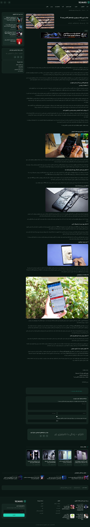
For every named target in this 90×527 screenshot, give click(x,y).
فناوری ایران (20, 66)
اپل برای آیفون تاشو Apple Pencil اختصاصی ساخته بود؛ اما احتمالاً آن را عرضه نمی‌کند (10, 19)
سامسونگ (83, 10)
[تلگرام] (40, 436)
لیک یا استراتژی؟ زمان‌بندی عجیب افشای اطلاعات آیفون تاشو (34, 462)
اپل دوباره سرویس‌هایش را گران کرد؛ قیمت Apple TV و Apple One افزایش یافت (10, 33)
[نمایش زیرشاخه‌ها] (80, 6)
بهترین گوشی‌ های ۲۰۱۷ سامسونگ (81, 373)
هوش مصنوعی (68, 6)
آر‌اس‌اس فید (58, 513)
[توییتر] (47, 436)
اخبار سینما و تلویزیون (18, 69)
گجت (63, 6)
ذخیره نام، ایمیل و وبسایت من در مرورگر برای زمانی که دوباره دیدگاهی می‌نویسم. (72, 418)
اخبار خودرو (21, 67)
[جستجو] (1, 2)
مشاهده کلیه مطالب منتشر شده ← (76, 391)
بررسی (52, 6)
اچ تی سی (41, 513)
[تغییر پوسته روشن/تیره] (5, 2)
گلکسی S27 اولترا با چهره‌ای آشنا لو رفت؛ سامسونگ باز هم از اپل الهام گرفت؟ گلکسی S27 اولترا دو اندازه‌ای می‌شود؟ (81, 463)
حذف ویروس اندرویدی (84, 375)
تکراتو (36, 79)
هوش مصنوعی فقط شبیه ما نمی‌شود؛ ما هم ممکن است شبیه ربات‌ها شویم (10, 26)
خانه (87, 10)
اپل (42, 508)
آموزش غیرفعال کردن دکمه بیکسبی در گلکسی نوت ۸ (71, 125)
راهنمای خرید (57, 6)
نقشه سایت (58, 510)
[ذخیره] (76, 452)
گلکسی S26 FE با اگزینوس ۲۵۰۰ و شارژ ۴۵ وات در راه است (65, 462)
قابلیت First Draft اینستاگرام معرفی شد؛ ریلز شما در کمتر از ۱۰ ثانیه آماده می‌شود (76, 478)
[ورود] (9, 2)
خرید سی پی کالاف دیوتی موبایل (65, 487)
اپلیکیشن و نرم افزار (40, 510)
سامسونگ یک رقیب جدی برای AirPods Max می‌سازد (50, 462)
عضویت (14, 515)
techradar (84, 382)
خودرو (76, 6)
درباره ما (58, 506)
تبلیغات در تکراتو (57, 503)
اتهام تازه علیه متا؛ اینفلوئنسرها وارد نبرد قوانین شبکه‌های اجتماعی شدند (31, 478)
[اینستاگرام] (44, 436)
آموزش (42, 506)
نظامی (47, 6)
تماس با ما (58, 508)
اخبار (87, 6)
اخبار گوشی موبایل (19, 64)
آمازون (42, 503)
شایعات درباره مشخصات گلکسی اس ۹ (81, 377)
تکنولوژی (82, 6)
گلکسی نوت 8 (61, 74)
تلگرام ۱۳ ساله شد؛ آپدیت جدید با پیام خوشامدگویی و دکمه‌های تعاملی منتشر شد (54, 478)
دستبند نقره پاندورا (77, 487)
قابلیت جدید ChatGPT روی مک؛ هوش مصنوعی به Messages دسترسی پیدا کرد (10, 478)
